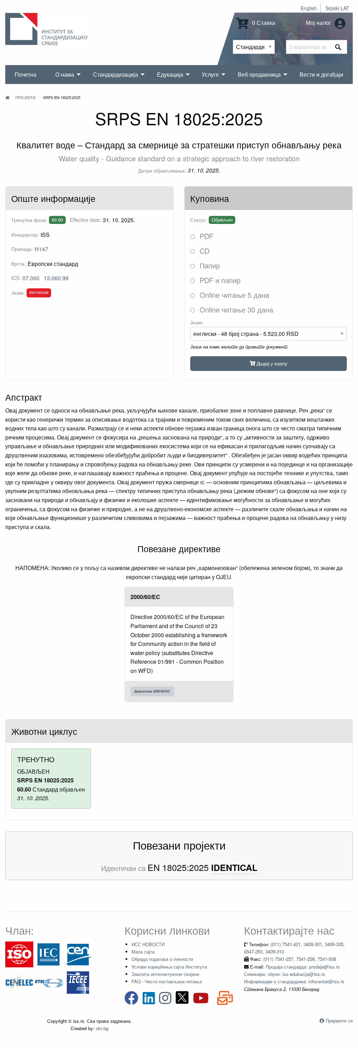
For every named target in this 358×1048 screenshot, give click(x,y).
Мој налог (319, 23)
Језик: (18, 292)
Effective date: (85, 219)
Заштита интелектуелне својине (165, 974)
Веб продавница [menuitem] (259, 74)
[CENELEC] (19, 981)
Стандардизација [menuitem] (115, 74)
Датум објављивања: (162, 170)
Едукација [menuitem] (170, 74)
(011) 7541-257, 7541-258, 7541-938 (299, 959)
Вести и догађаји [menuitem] (321, 74)
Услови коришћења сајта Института (169, 966)
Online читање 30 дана (235, 309)
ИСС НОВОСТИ (148, 944)
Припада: (22, 248)
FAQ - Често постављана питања (166, 981)
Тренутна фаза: (29, 219)
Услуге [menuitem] (210, 74)
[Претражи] (338, 47)
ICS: (16, 277)
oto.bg (102, 1028)
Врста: (18, 263)
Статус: (198, 219)
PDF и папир (219, 280)
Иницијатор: (25, 234)
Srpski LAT (337, 8)
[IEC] (49, 953)
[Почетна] (7, 97)
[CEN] (78, 953)
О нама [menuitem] (64, 74)
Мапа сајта (143, 951)
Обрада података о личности (162, 959)
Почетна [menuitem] (25, 74)
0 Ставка (263, 23)
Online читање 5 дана (233, 295)
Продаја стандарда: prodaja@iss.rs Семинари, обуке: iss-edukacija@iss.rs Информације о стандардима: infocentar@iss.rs (294, 974)
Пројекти (25, 97)
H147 (41, 249)
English (309, 8)
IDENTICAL (234, 867)
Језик (196, 322)
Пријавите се (339, 1020)
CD (203, 251)
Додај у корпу (271, 363)
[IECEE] (78, 981)
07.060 (31, 278)
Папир (209, 265)
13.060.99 (56, 278)
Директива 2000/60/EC (152, 691)
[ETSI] (49, 981)
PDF (205, 236)
